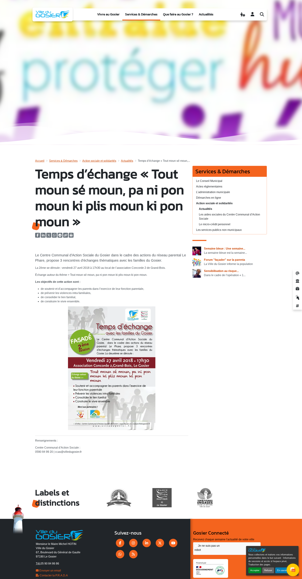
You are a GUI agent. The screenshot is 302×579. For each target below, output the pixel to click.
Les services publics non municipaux (219, 229)
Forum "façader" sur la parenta (224, 259)
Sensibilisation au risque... (221, 270)
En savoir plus (284, 570)
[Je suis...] (243, 14)
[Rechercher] (262, 14)
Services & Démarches (141, 14)
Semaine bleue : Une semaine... (224, 248)
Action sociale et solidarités (99, 160)
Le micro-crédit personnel (214, 224)
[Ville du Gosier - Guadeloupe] (59, 534)
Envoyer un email (50, 570)
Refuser (268, 570)
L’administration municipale (213, 192)
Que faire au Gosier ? (178, 14)
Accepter (254, 570)
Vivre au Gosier (108, 14)
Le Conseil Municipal (209, 180)
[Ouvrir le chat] (293, 570)
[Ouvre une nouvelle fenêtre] (120, 543)
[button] (71, 236)
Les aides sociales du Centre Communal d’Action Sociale (229, 216)
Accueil (39, 160)
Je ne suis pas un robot (207, 547)
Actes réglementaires (209, 186)
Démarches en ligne (208, 197)
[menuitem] (108, 14)
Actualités (206, 14)
